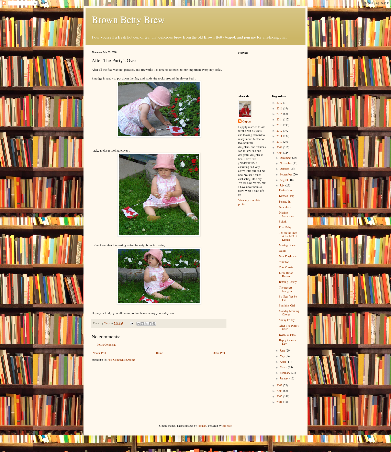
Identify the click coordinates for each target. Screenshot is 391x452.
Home (159, 353)
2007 (280, 385)
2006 (280, 391)
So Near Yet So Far (288, 298)
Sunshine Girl (287, 305)
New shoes (285, 207)
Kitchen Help (286, 196)
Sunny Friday (287, 320)
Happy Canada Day (287, 341)
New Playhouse (288, 256)
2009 (280, 147)
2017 (280, 103)
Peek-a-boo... (286, 190)
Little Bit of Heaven (286, 274)
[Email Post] (131, 323)
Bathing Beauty (288, 282)
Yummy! (284, 262)
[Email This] (138, 324)
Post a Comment (106, 344)
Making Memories (286, 214)
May (283, 356)
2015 (280, 114)
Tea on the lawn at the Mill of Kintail (288, 236)
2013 (280, 125)
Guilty (282, 250)
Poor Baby (285, 227)
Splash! (283, 221)
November (286, 163)
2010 (280, 141)
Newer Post (99, 353)
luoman (202, 426)
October (285, 169)
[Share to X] (146, 324)
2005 (280, 396)
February (285, 373)
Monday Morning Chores (289, 312)
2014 (280, 119)
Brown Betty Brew (128, 19)
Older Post (219, 353)
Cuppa (246, 121)
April (283, 362)
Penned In (285, 201)
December (286, 158)
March (284, 367)
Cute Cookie (286, 267)
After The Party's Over (289, 327)
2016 (280, 108)
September (286, 174)
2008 (280, 153)
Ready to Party (287, 334)
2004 (280, 402)
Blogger (226, 426)
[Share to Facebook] (150, 324)
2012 (280, 130)
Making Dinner (288, 245)
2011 (280, 136)
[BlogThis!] (142, 324)
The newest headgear (285, 289)
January (284, 378)
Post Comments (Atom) (121, 360)
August (284, 180)
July (282, 185)
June (283, 350)
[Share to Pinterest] (154, 324)
